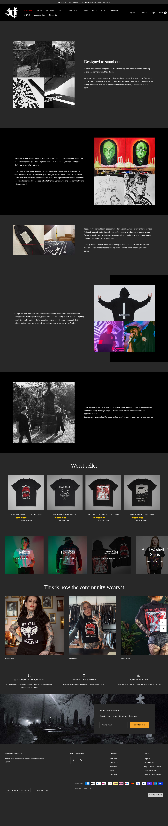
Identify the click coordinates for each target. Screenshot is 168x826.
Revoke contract (155, 795)
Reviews (113, 766)
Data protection (151, 770)
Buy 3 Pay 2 (28, 10)
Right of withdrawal (152, 766)
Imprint (147, 758)
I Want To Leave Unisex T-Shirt (142, 514)
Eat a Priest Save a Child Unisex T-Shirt (26, 514)
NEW (39, 10)
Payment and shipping (153, 774)
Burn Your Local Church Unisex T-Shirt (103, 514)
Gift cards (52, 15)
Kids (103, 10)
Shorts (94, 10)
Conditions (148, 762)
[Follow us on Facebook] (73, 760)
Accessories (39, 15)
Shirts (61, 10)
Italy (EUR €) (11, 790)
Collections (114, 10)
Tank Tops (72, 10)
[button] (22, 517)
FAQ (112, 770)
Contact (113, 774)
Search (144, 13)
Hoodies (84, 10)
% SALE (27, 15)
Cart (162, 13)
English (132, 13)
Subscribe (139, 725)
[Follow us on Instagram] (80, 760)
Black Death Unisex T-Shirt (64, 514)
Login (153, 13)
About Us (114, 762)
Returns (113, 758)
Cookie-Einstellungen (83, 788)
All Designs (50, 10)
